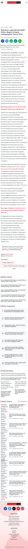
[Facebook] (2, 41)
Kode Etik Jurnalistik (14, 523)
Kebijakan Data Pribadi (14, 524)
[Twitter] (7, 41)
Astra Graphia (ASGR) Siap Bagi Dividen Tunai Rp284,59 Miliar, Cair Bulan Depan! (13, 285)
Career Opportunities (14, 518)
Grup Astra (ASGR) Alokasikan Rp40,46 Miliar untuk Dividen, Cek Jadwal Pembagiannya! (13, 295)
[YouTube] (18, 508)
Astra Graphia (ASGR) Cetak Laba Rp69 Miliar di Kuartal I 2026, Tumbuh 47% (13, 280)
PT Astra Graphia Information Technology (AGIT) (14, 266)
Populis (14, 532)
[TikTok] (14, 508)
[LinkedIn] (15, 41)
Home (2, 27)
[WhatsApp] (11, 41)
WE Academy (14, 535)
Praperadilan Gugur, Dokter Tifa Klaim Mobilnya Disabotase (15, 326)
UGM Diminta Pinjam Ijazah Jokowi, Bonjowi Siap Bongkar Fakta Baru (14, 333)
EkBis (6, 27)
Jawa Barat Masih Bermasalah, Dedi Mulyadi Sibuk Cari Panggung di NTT (14, 311)
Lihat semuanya (22, 401)
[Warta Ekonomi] (14, 2)
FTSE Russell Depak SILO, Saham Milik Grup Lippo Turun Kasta (15, 363)
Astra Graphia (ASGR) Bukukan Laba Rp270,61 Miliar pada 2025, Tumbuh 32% (13, 290)
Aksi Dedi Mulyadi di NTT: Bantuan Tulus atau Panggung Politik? (14, 340)
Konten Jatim (14, 539)
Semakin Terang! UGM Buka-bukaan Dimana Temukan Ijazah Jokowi (14, 318)
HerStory (14, 530)
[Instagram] (22, 508)
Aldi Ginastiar (10, 254)
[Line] (20, 41)
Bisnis (11, 27)
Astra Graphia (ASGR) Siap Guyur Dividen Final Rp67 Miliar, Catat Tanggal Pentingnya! (13, 300)
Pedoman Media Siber (14, 519)
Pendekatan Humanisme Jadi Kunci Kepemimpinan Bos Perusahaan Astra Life (13, 210)
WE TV (14, 537)
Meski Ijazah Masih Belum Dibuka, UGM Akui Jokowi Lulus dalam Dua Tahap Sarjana (14, 348)
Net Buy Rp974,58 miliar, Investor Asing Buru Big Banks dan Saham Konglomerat (14, 356)
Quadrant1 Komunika (14, 534)
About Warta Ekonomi (14, 516)
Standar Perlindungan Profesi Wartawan (14, 521)
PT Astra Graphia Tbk (20, 57)
